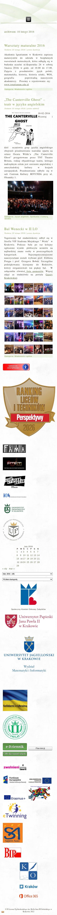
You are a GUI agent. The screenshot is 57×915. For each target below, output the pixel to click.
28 (38, 562)
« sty (4, 569)
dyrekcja (36, 50)
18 (28, 559)
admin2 (36, 108)
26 (31, 562)
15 (18, 559)
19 (31, 559)
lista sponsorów (34, 271)
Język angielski (22, 217)
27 (35, 562)
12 (31, 555)
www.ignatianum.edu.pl (16, 84)
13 (35, 555)
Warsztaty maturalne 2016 (24, 45)
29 (18, 566)
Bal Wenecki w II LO (21, 228)
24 (24, 562)
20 (35, 559)
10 (24, 555)
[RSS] (3, 912)
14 (38, 555)
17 (24, 559)
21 (38, 559)
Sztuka (8, 218)
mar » (12, 569)
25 (28, 562)
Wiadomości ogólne (23, 89)
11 (28, 555)
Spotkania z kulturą (39, 217)
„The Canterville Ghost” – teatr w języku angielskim (24, 101)
